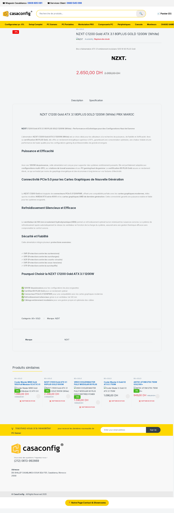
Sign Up (153, 430)
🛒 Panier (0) (164, 13)
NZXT (24, 128)
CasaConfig (19, 494)
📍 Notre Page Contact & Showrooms (87, 502)
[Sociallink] (12, 481)
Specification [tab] (96, 100)
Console (139, 24)
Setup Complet (35, 24)
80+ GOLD (80, 29)
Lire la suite (38, 396)
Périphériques (124, 24)
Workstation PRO (86, 24)
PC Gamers (52, 24)
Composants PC (105, 24)
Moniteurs (151, 24)
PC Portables (68, 24)
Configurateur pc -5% (14, 24)
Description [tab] (77, 100)
